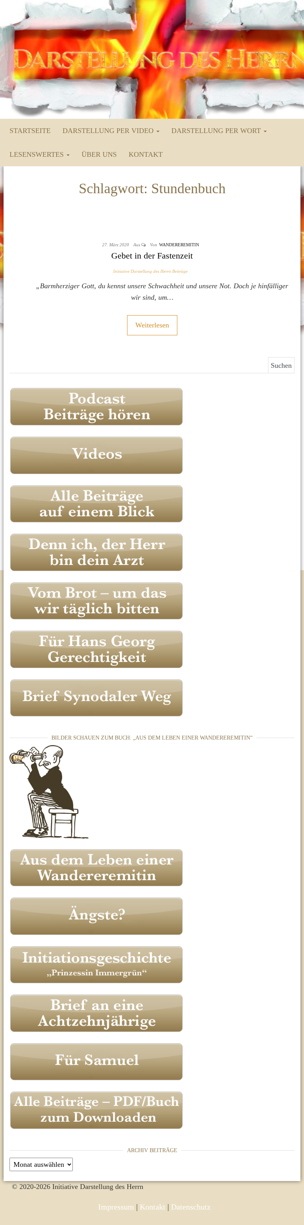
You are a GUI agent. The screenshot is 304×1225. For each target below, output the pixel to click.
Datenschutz (191, 1206)
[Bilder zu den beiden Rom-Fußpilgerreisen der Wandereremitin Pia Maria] (49, 791)
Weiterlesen (152, 325)
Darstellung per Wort (217, 131)
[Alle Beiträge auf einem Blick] (97, 503)
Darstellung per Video (109, 131)
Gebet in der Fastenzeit (152, 256)
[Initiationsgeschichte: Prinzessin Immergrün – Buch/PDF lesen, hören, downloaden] (97, 964)
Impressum (116, 1206)
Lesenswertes (38, 154)
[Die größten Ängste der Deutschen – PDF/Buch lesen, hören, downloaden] (97, 915)
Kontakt (146, 154)
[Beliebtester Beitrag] (97, 551)
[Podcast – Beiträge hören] (97, 406)
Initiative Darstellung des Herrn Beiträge (150, 271)
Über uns (99, 154)
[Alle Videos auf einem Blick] (97, 454)
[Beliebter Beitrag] (97, 600)
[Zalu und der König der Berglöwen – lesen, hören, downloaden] (97, 1061)
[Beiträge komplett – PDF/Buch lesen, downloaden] (97, 1109)
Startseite (30, 131)
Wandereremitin (179, 244)
